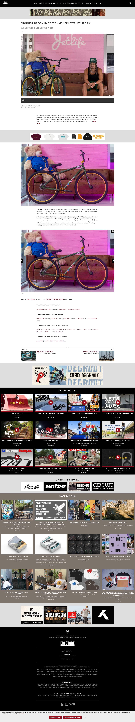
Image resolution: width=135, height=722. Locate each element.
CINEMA (62, 684)
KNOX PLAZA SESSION (51, 441)
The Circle (89, 3)
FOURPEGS (79, 318)
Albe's (38, 330)
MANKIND (65, 685)
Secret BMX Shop (91, 695)
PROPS (86, 685)
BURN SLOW (57, 684)
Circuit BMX (44, 330)
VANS (81, 687)
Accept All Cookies (55, 717)
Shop (76, 3)
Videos (41, 3)
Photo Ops (62, 3)
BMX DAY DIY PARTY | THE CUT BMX (118, 441)
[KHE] (103, 615)
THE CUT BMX (92, 318)
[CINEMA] (79, 615)
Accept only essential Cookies (72, 717)
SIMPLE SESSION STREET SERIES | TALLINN (84, 441)
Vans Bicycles (60, 332)
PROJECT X (97, 3)
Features (54, 3)
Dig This (47, 3)
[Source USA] (79, 486)
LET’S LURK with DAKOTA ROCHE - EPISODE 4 (118, 413)
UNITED (77, 687)
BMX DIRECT (47, 684)
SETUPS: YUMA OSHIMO (91, 352)
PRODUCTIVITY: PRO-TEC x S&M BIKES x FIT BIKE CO (17, 523)
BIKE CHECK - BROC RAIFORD (84, 468)
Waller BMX (62, 309)
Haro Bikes (31, 299)
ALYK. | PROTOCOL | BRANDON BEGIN (118, 468)
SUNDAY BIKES (55, 687)
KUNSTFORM (40, 318)
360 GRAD (54, 318)
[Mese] (32, 486)
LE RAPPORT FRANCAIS (16, 468)
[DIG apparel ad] (67, 136)
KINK (49, 685)
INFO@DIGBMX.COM (69, 659)
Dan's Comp (53, 330)
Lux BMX (46, 341)
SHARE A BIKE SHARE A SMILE (67, 687)
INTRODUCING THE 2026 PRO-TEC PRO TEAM (84, 522)
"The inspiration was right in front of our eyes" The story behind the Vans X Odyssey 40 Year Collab (118, 594)
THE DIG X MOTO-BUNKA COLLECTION (84, 592)
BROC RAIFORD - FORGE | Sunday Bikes (51, 413)
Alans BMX (40, 309)
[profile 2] (67, 375)
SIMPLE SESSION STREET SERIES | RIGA (84, 413)
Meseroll (75, 330)
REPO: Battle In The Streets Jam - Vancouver (17, 593)
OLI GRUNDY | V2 (17, 413)
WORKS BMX (87, 687)
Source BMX (47, 309)
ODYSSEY (76, 685)
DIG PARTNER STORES (55, 299)
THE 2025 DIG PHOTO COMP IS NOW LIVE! (118, 556)
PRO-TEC (91, 685)
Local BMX (40, 341)
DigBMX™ (76, 636)
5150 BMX (61, 330)
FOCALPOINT (89, 684)
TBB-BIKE (67, 318)
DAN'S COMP (81, 684)
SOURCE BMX (47, 687)
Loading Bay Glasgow (73, 309)
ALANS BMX (40, 684)
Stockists (70, 3)
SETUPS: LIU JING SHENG (44, 352)
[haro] (23, 100)
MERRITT (71, 685)
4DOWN (93, 687)
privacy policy (22, 713)
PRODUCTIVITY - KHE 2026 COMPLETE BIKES (84, 556)
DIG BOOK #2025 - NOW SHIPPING (17, 556)
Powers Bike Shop (84, 330)
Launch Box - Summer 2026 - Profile (50, 468)
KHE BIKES (44, 685)
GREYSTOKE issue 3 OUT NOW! (51, 556)
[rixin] (67, 12)
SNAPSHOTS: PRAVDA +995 (118, 522)
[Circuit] (103, 486)
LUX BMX (60, 685)
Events (82, 3)
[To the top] (67, 632)
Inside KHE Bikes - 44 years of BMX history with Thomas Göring (50, 593)
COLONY (67, 684)
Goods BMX (68, 330)
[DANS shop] (55, 486)
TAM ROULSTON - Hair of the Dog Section (17, 441)
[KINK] (32, 615)
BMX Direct (62, 341)
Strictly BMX (54, 341)
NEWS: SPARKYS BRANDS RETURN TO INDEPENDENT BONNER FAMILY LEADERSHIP (50, 523)
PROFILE (82, 685)
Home (36, 3)
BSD (52, 684)
